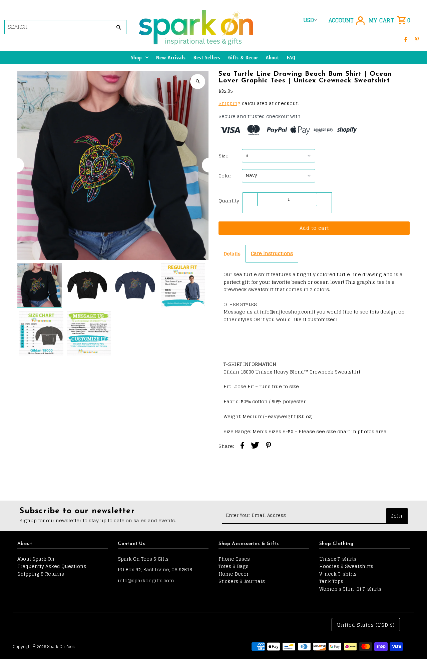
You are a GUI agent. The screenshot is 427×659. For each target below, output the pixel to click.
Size (224, 155)
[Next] (209, 165)
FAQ (291, 57)
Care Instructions (272, 253)
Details (232, 253)
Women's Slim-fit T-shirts (350, 589)
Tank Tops (331, 581)
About (272, 57)
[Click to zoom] (197, 81)
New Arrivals (171, 57)
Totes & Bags (234, 566)
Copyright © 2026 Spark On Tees (44, 646)
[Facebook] (405, 38)
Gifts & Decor (243, 57)
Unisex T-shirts (337, 559)
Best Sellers (207, 57)
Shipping (230, 103)
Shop (136, 57)
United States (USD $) (366, 625)
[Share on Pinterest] (268, 446)
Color (225, 175)
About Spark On (35, 559)
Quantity (229, 200)
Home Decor (234, 574)
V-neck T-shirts (338, 574)
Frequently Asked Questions (51, 566)
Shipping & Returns (40, 574)
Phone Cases (234, 559)
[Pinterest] (416, 38)
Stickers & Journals (242, 581)
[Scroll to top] (412, 641)
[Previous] (16, 165)
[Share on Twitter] (255, 446)
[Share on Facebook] (242, 446)
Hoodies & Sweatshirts (346, 566)
